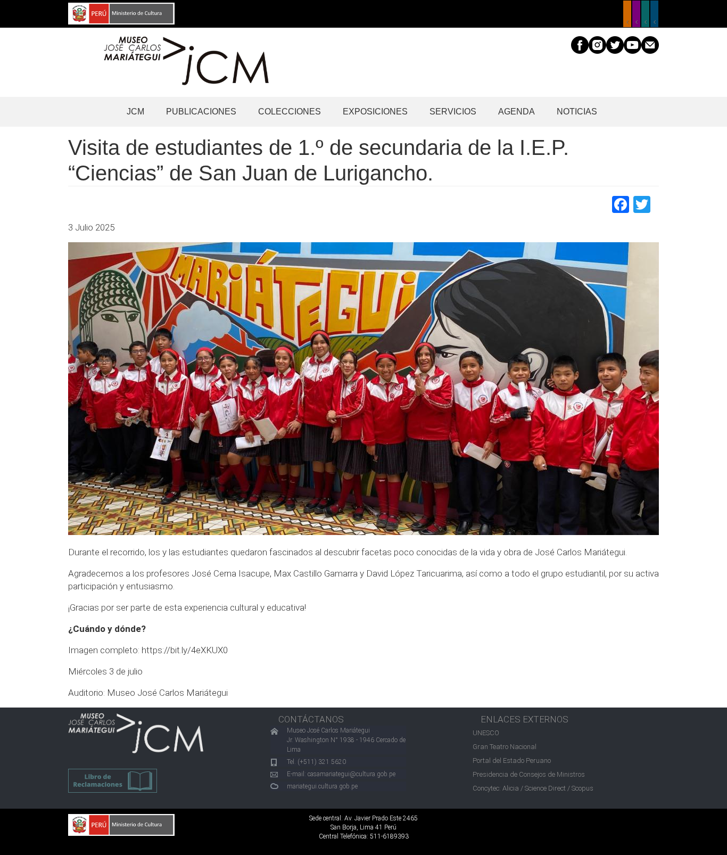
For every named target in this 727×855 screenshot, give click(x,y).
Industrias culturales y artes (636, 14)
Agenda (516, 111)
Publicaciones (201, 111)
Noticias (577, 111)
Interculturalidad (645, 14)
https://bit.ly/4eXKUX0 (185, 650)
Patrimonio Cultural (627, 14)
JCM (135, 111)
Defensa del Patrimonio (654, 14)
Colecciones (289, 111)
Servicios (452, 111)
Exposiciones (375, 111)
